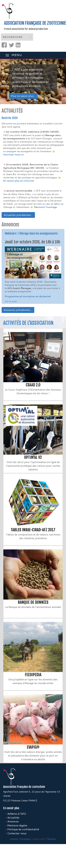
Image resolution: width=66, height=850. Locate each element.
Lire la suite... (11, 301)
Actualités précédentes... (18, 215)
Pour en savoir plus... (23, 96)
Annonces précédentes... (18, 310)
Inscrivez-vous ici (13, 154)
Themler (51, 839)
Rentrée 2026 (10, 118)
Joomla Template (19, 839)
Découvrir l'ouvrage (45, 207)
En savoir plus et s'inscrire (18, 180)
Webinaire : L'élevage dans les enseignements (31, 233)
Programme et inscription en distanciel (28, 296)
